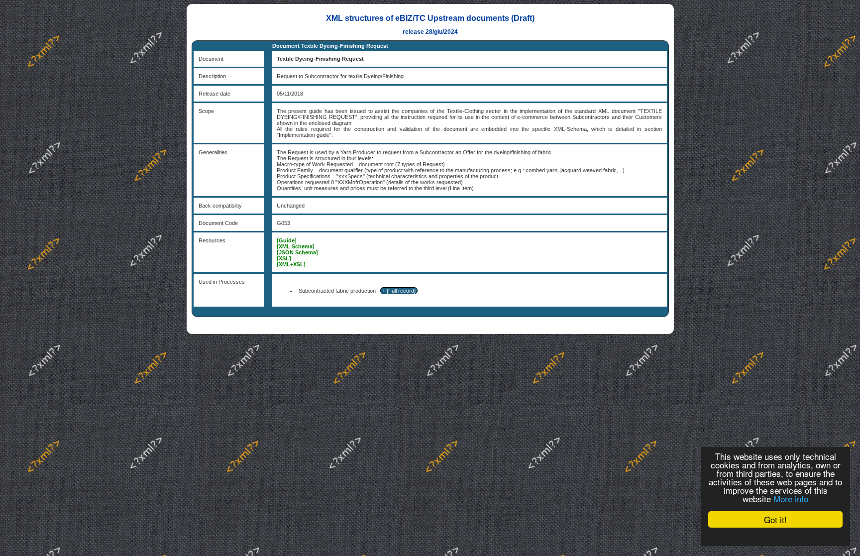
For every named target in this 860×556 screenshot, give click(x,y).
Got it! (775, 519)
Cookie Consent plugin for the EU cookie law (775, 536)
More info (790, 498)
